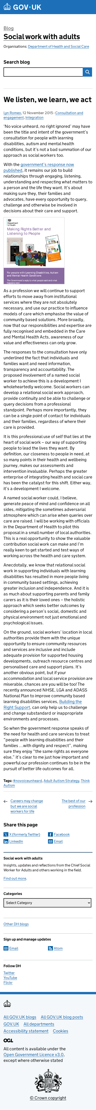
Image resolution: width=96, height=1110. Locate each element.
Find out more (14, 878)
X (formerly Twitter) (24, 834)
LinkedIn (16, 841)
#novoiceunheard (27, 781)
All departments (39, 1024)
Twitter (9, 973)
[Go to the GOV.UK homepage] (22, 7)
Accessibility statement (25, 1031)
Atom (58, 948)
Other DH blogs (16, 924)
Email (58, 841)
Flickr (8, 982)
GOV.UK (11, 1024)
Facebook (62, 834)
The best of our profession (74, 803)
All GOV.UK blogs (19, 1017)
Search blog (16, 62)
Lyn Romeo (12, 113)
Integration (34, 117)
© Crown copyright (48, 1098)
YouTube (10, 978)
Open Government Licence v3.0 (33, 1054)
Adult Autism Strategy (61, 781)
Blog (8, 28)
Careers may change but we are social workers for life (26, 806)
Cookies (60, 1031)
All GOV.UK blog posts (62, 1017)
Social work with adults (41, 36)
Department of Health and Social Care (58, 46)
